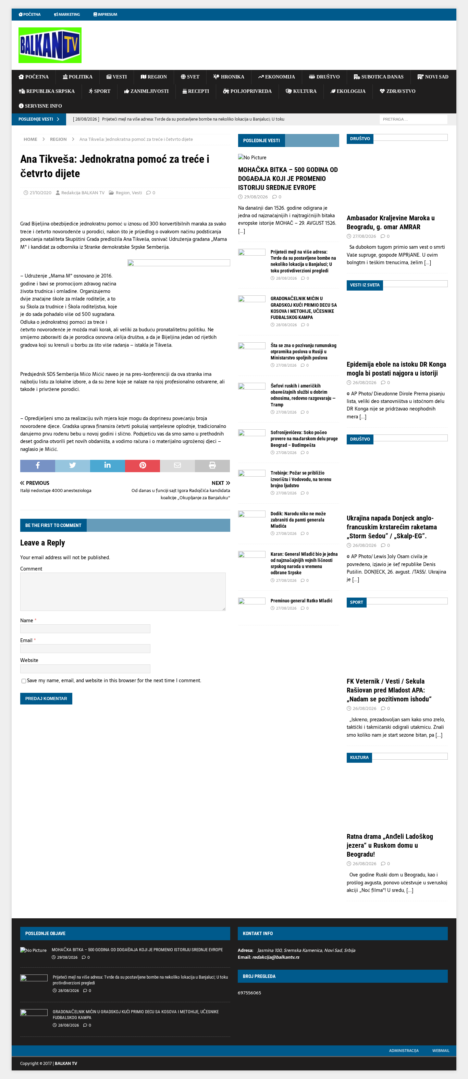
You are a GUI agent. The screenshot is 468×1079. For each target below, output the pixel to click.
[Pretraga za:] (413, 119)
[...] (241, 231)
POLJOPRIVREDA (250, 91)
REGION (156, 76)
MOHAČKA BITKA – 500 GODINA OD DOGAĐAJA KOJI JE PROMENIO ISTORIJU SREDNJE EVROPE (288, 178)
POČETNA (36, 76)
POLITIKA (80, 76)
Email (27, 640)
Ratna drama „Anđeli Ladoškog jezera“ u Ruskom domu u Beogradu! (390, 845)
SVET (192, 76)
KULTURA (304, 91)
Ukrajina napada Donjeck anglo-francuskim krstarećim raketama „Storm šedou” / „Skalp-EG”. (392, 527)
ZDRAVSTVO (400, 91)
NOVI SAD (436, 76)
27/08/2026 (286, 365)
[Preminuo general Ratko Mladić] (252, 608)
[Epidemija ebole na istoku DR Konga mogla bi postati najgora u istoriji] (397, 318)
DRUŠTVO (327, 76)
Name (27, 620)
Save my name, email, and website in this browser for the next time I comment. (114, 680)
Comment (31, 569)
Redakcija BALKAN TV (82, 192)
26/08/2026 (365, 382)
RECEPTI (198, 91)
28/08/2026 (286, 278)
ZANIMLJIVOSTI (149, 91)
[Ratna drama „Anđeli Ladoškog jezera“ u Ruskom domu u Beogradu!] (397, 791)
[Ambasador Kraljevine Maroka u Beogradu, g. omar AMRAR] (397, 172)
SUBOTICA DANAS (382, 76)
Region (123, 192)
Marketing (69, 14)
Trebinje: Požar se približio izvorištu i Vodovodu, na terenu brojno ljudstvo (301, 479)
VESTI (119, 76)
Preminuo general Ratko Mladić (301, 600)
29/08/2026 (256, 196)
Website (29, 660)
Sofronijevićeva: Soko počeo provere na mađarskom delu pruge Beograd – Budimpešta (304, 438)
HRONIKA (232, 76)
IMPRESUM (107, 14)
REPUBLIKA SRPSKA (50, 91)
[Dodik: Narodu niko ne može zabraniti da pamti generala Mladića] (252, 521)
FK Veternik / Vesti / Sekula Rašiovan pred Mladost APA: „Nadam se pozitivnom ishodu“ (389, 690)
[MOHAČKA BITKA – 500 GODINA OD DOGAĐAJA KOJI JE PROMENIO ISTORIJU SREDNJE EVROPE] (288, 157)
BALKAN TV (66, 1063)
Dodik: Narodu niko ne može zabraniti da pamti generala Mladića (298, 520)
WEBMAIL (440, 1050)
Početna (31, 14)
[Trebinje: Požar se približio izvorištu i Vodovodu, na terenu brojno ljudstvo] (252, 480)
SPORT (101, 91)
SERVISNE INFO (43, 106)
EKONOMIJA (279, 76)
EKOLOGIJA (350, 91)
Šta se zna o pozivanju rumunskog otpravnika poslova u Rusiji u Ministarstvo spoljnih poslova (303, 351)
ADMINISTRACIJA (404, 1050)
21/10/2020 (40, 192)
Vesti (137, 192)
